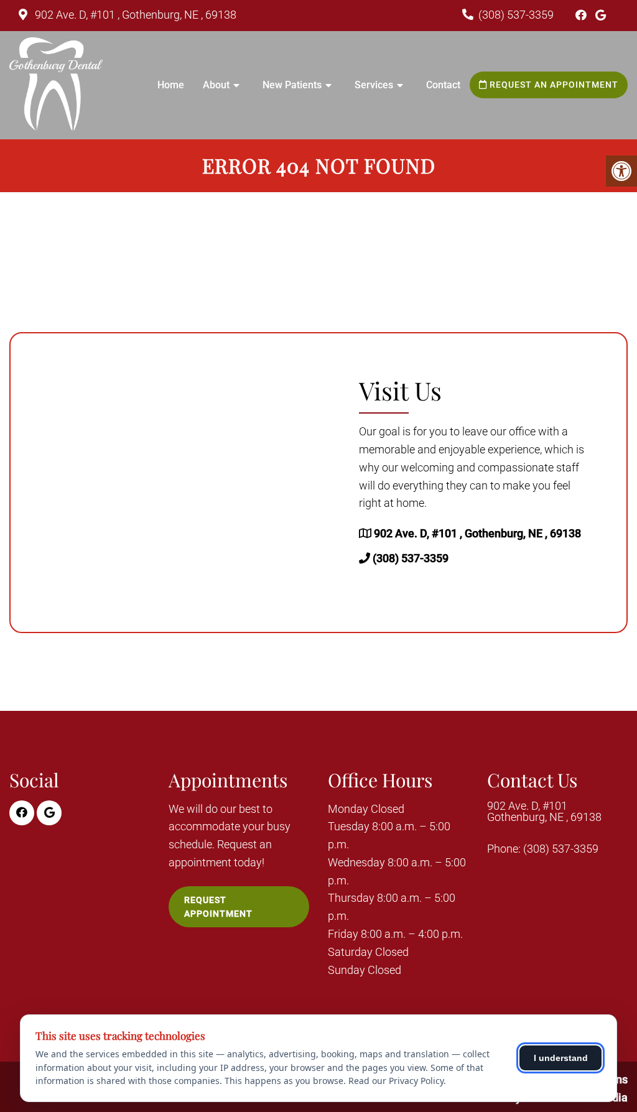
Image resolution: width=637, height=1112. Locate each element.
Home (170, 85)
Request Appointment (218, 907)
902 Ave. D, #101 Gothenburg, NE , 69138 (544, 811)
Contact (443, 85)
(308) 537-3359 (516, 14)
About (216, 85)
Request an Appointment (552, 85)
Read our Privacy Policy (396, 1081)
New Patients (292, 85)
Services (374, 85)
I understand (561, 1058)
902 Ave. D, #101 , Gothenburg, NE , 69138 (134, 14)
